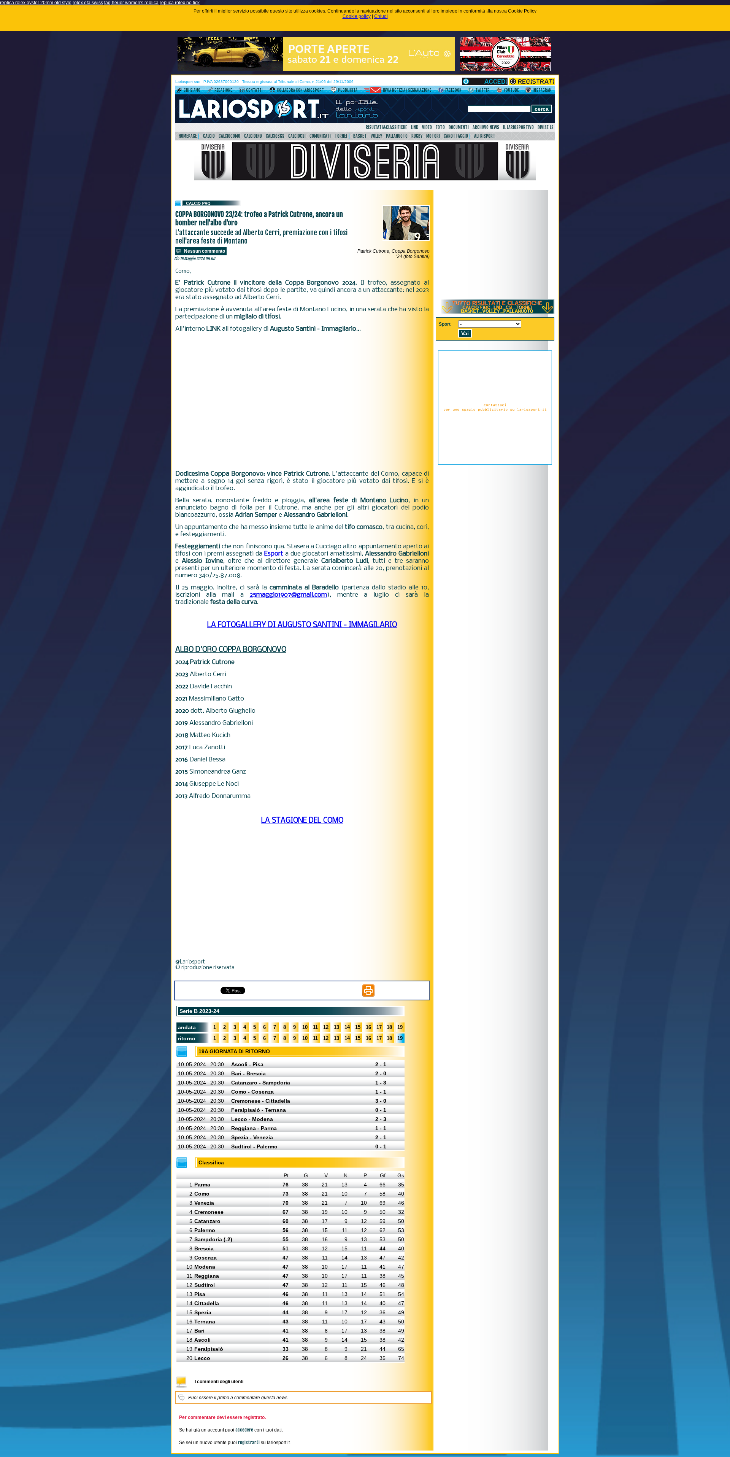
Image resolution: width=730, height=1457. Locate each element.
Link (414, 127)
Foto (440, 127)
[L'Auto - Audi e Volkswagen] (316, 69)
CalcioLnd (253, 136)
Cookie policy (357, 16)
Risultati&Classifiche (386, 127)
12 (325, 1027)
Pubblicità (347, 90)
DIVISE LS (546, 127)
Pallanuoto (397, 136)
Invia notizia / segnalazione (407, 90)
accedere (244, 1430)
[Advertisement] (302, 401)
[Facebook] (441, 91)
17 (379, 1027)
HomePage (188, 136)
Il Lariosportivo (518, 127)
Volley (376, 136)
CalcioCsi (297, 136)
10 (305, 1027)
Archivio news (486, 127)
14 (347, 1027)
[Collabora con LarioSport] (272, 91)
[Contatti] (241, 91)
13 (336, 1027)
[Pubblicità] (333, 91)
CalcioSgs (275, 136)
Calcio (209, 136)
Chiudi (381, 16)
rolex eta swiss (88, 2)
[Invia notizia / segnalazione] (372, 91)
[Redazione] (210, 91)
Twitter (482, 90)
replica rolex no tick (180, 2)
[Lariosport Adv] (495, 463)
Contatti (254, 90)
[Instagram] (528, 91)
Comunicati (320, 136)
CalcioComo (229, 136)
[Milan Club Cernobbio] (505, 69)
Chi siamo (192, 90)
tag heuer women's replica (131, 2)
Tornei (341, 136)
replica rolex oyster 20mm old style (35, 2)
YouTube (511, 90)
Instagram (542, 90)
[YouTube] (499, 91)
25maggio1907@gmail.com (288, 595)
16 (368, 1027)
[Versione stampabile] (368, 995)
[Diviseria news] (365, 179)
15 (357, 1027)
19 (400, 1027)
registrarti (249, 1442)
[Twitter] (471, 91)
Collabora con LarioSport (300, 90)
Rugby (416, 136)
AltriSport (484, 136)
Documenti (459, 127)
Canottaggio (456, 136)
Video (427, 127)
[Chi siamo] (179, 91)
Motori (433, 136)
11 (315, 1027)
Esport (273, 553)
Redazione (223, 90)
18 (389, 1027)
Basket (360, 136)
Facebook (453, 90)
